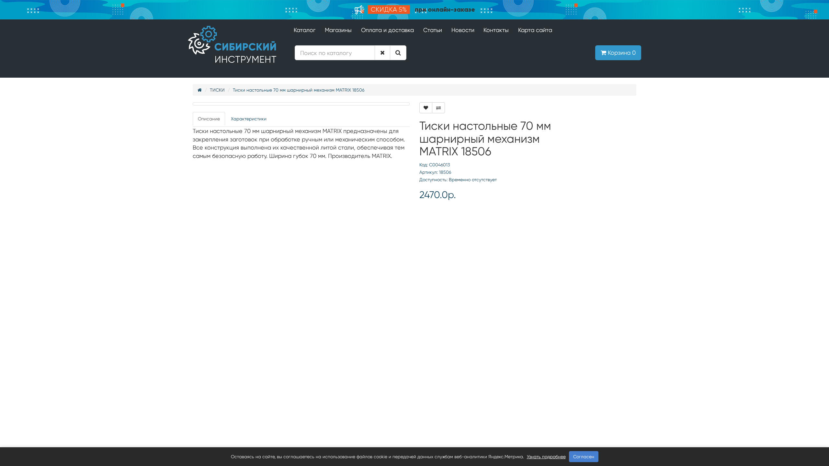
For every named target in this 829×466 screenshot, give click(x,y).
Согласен (583, 456)
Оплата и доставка (387, 30)
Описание (209, 118)
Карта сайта (535, 30)
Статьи (432, 30)
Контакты (496, 30)
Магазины (338, 30)
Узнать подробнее (546, 456)
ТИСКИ (217, 90)
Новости (462, 30)
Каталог (304, 30)
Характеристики (249, 118)
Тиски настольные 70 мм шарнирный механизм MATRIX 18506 (298, 90)
